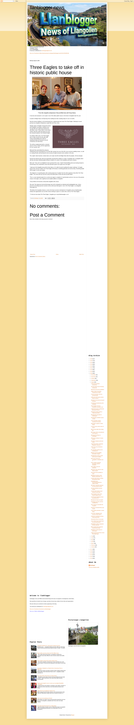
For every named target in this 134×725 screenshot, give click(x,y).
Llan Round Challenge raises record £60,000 (97, 497)
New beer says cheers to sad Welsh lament (97, 470)
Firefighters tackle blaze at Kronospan (96, 530)
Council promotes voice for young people (96, 395)
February (93, 545)
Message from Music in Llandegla (96, 436)
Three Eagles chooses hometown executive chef (97, 406)
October (93, 378)
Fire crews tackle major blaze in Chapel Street (47, 675)
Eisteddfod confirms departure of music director (97, 524)
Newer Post (32, 254)
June (92, 537)
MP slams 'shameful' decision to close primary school (97, 486)
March (92, 543)
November (93, 376)
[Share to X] (51, 198)
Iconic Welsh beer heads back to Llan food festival (97, 522)
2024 (91, 362)
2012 (91, 558)
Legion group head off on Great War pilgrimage (97, 533)
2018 (91, 373)
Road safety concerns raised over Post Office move (48, 653)
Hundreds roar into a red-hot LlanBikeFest (97, 502)
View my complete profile (94, 567)
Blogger (72, 715)
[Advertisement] (95, 83)
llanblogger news (47, 7)
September (93, 380)
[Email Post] (46, 198)
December (93, 374)
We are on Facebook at (35, 53)
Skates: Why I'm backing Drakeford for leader (96, 392)
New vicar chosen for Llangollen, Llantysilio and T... (97, 459)
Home (57, 254)
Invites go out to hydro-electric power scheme (97, 398)
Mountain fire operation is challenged (96, 415)
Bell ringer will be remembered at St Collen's (97, 433)
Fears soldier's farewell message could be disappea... (96, 463)
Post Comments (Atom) (40, 256)
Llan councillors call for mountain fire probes (96, 421)
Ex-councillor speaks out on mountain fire (97, 450)
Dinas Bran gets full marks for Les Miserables (46, 705)
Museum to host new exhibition (97, 389)
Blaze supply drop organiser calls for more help (97, 527)
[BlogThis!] (49, 198)
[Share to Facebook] (52, 198)
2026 (91, 358)
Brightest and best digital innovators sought (96, 453)
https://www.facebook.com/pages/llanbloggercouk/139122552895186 (54, 53)
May (92, 539)
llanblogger (92, 565)
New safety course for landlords (95, 467)
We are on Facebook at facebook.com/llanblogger (40, 609)
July (92, 536)
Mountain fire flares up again (97, 499)
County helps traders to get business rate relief (96, 492)
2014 (91, 554)
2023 (91, 364)
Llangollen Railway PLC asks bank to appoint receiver (48, 645)
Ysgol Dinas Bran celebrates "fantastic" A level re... (97, 444)
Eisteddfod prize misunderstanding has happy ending (96, 482)
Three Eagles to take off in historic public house (96, 495)
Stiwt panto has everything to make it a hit (46, 690)
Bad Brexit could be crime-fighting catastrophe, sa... (97, 476)
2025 (91, 360)
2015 (91, 552)
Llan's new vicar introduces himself (44, 698)
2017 (91, 549)
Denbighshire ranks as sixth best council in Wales (97, 456)
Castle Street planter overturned (95, 384)
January (93, 547)
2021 (91, 367)
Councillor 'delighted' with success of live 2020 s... (96, 514)
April (92, 541)
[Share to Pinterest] (54, 198)
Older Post (81, 254)
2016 (91, 551)
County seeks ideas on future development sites (97, 479)
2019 (91, 371)
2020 (91, 369)
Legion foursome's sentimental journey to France (97, 409)
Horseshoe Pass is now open (97, 519)
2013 (91, 556)
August (92, 382)
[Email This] (48, 198)
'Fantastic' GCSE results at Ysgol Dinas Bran (96, 412)
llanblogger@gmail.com (47, 50)
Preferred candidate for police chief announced (97, 517)
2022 (91, 366)
